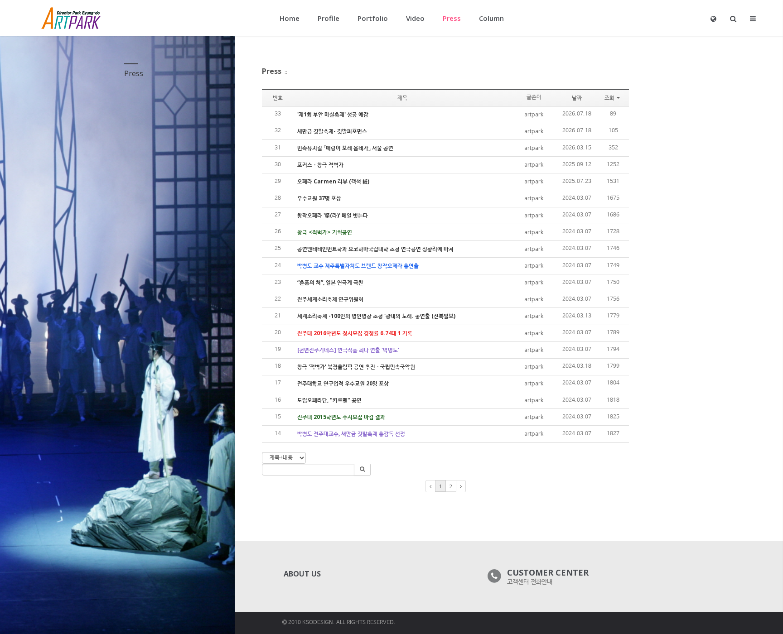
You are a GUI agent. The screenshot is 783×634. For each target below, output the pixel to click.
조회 (609, 97)
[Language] (713, 18)
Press (271, 71)
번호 (278, 97)
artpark (533, 114)
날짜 (577, 97)
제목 (402, 97)
